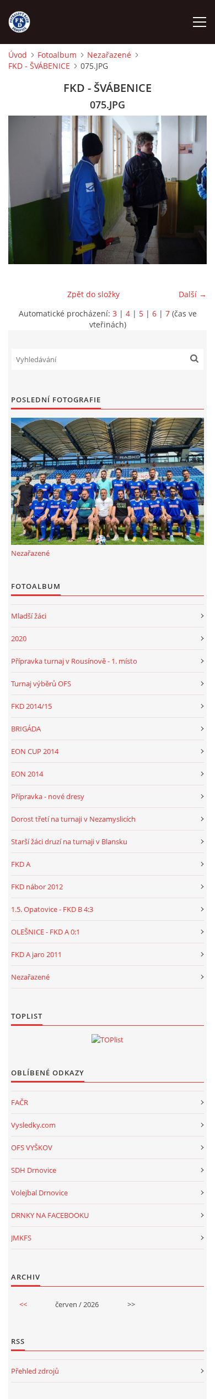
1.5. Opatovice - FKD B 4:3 (52, 909)
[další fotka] (188, 190)
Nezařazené (109, 55)
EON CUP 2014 (34, 751)
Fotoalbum (57, 55)
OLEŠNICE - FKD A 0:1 (45, 932)
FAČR (19, 1102)
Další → (193, 294)
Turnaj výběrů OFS (41, 683)
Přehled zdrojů (35, 1371)
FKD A (20, 864)
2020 (18, 638)
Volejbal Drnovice (39, 1193)
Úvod (17, 55)
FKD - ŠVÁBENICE (39, 66)
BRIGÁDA (26, 729)
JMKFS (21, 1238)
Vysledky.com (33, 1125)
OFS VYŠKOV (31, 1147)
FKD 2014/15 (31, 706)
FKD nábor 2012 (37, 887)
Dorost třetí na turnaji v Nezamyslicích (73, 819)
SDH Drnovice (33, 1170)
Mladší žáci (28, 616)
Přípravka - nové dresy (47, 796)
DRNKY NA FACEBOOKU (50, 1215)
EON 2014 (27, 774)
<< (23, 1304)
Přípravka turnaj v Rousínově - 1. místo (74, 661)
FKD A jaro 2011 (36, 954)
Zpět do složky (93, 294)
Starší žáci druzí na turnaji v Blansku (69, 841)
